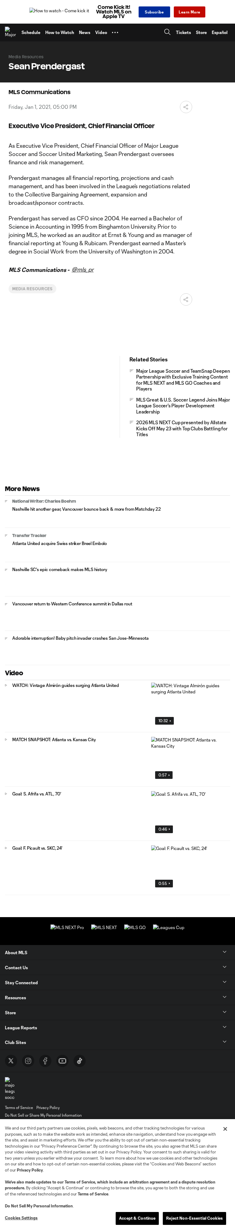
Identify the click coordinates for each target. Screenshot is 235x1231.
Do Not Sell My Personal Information (39, 1205)
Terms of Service (80, 1182)
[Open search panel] (167, 32)
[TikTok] (79, 1061)
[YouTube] (62, 1061)
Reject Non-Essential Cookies (194, 1218)
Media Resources (32, 289)
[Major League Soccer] (11, 32)
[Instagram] (28, 1061)
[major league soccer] (10, 1088)
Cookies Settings (21, 1217)
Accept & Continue (137, 1218)
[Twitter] (11, 1061)
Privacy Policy (30, 1170)
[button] (115, 32)
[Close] (225, 1129)
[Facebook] (45, 1061)
